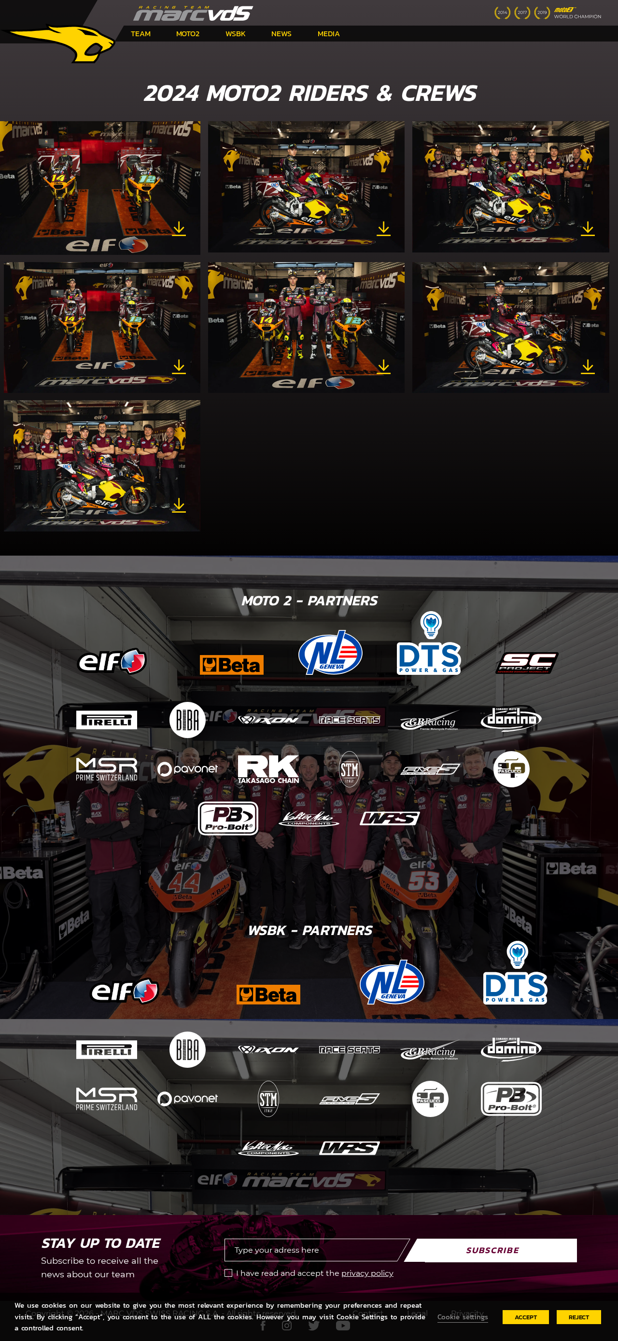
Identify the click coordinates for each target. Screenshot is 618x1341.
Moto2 (187, 33)
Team (141, 33)
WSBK (235, 33)
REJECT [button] (579, 1317)
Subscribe (492, 1250)
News (281, 33)
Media (329, 33)
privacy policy (367, 1273)
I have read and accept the (314, 1273)
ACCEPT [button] (526, 1317)
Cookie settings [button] (462, 1317)
